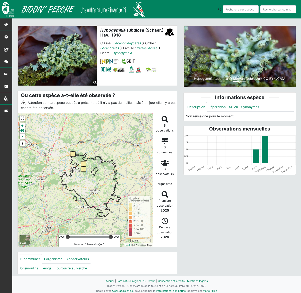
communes (30, 259)
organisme (53, 259)
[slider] (68, 237)
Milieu (233, 107)
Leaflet (128, 245)
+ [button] (22, 125)
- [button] (22, 136)
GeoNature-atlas (122, 290)
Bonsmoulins (28, 268)
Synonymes (250, 107)
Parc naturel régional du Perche (136, 281)
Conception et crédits (171, 281)
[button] (22, 131)
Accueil (109, 281)
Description (196, 107)
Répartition (217, 107)
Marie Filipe (210, 290)
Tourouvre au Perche (71, 268)
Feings (46, 268)
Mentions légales (197, 281)
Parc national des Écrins (171, 290)
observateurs (77, 259)
